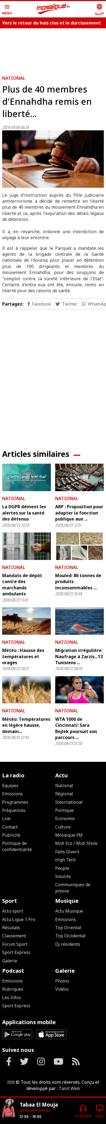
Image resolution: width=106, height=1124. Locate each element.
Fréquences (14, 810)
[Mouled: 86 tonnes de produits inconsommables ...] (79, 546)
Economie (65, 818)
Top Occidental (70, 936)
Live (6, 818)
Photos (62, 981)
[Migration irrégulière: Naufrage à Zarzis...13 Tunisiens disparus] (79, 621)
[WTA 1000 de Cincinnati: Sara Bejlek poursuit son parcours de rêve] (79, 690)
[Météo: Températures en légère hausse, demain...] (26, 690)
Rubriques (12, 989)
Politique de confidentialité (17, 846)
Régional (64, 794)
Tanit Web (69, 1088)
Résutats (11, 928)
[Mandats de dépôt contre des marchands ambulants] (26, 546)
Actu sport (12, 911)
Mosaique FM (69, 835)
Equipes (10, 786)
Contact (10, 827)
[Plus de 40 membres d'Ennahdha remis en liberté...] (53, 158)
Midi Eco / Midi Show (76, 843)
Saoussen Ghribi (35, 1110)
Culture (63, 827)
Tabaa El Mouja (39, 1104)
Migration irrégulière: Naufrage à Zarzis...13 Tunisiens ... (79, 656)
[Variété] (8, 1109)
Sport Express (16, 952)
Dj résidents (67, 944)
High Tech (65, 860)
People (62, 868)
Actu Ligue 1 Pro (18, 919)
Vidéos (62, 989)
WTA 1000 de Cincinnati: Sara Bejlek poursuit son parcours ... (76, 728)
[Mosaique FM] (53, 9)
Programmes (15, 802)
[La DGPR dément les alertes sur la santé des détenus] (26, 477)
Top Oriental (68, 928)
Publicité (11, 835)
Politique (64, 810)
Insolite (63, 876)
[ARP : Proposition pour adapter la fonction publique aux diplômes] (79, 477)
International (69, 802)
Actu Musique (69, 911)
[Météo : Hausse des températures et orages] (26, 621)
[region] (53, 375)
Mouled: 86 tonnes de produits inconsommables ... (78, 581)
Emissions (12, 794)
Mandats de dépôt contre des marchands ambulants (22, 584)
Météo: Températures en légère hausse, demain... (26, 725)
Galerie (9, 961)
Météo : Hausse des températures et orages (23, 656)
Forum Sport (14, 944)
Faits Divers (67, 852)
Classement (14, 936)
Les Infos (11, 997)
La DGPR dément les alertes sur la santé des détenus (24, 513)
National (13, 78)
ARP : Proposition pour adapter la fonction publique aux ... (79, 513)
